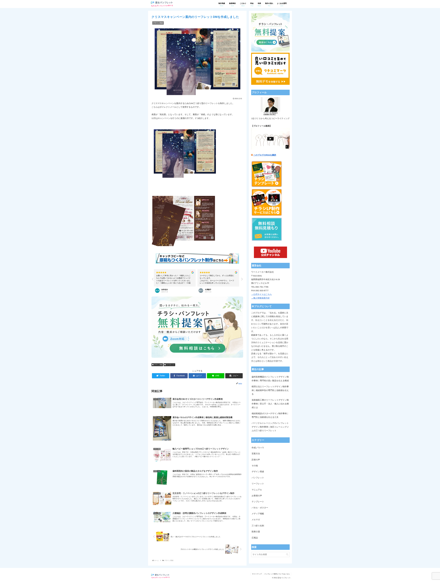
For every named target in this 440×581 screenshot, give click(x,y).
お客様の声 (257, 495)
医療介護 (256, 531)
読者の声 (256, 460)
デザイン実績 (158, 364)
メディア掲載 (258, 513)
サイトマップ (257, 574)
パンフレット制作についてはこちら (277, 574)
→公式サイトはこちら (261, 294)
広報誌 (255, 538)
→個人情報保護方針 (260, 298)
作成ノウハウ (258, 447)
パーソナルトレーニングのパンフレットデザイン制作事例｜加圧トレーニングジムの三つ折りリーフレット (270, 427)
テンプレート (258, 501)
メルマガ (256, 519)
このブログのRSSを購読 (264, 155)
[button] (242, 279)
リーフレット (170, 364)
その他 (255, 465)
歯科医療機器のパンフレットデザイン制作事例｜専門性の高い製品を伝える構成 (270, 379)
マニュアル (257, 490)
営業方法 (256, 453)
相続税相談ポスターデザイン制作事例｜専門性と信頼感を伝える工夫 (270, 415)
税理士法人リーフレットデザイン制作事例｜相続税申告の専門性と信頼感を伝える (270, 390)
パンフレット (258, 478)
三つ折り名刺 (258, 526)
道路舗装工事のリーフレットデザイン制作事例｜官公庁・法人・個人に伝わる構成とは (270, 404)
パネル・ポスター (260, 508)
